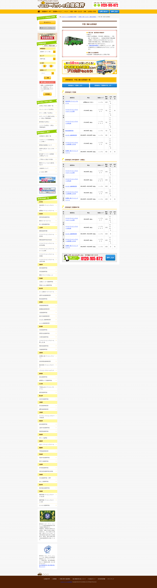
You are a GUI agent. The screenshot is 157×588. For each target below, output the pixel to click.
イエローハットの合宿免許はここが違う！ (46, 140)
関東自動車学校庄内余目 (45, 239)
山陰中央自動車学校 (44, 427)
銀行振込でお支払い (44, 121)
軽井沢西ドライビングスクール (46, 365)
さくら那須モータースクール (46, 291)
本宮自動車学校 (43, 271)
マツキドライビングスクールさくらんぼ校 (71, 110)
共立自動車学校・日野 (45, 478)
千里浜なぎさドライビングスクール (46, 388)
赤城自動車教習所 (43, 305)
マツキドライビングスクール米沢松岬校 (46, 244)
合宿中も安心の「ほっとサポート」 (46, 149)
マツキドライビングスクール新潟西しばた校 (71, 143)
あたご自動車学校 (43, 481)
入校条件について (43, 168)
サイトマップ (111, 578)
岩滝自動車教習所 (43, 405)
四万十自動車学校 (43, 461)
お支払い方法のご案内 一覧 (46, 105)
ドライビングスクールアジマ (46, 370)
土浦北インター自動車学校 (46, 281)
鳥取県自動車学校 (43, 431)
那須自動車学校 (69, 130)
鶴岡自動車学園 (43, 231)
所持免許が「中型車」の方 (75, 85)
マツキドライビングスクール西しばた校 (46, 341)
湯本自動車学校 (43, 268)
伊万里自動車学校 (43, 467)
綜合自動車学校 (43, 377)
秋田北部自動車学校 (44, 217)
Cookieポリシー (92, 578)
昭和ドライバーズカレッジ (46, 275)
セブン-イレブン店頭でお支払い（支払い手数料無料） (47, 117)
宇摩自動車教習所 (43, 451)
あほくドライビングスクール (46, 444)
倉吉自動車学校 (43, 424)
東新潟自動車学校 (43, 346)
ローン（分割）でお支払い (46, 113)
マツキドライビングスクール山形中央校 (46, 260)
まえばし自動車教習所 (71, 135)
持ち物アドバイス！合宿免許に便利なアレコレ (46, 154)
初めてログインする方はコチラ (48, 27)
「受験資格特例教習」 (94, 45)
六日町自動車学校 (43, 337)
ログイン (48, 22)
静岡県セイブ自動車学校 (45, 380)
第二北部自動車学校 (44, 224)
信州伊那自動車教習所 (45, 361)
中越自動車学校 (43, 349)
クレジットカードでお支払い (46, 109)
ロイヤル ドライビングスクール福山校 (47, 416)
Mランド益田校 (43, 438)
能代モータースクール (45, 220)
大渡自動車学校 (43, 312)
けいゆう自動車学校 (44, 505)
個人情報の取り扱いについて (79, 578)
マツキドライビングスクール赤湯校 (46, 255)
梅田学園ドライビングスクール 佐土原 (46, 495)
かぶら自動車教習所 (44, 323)
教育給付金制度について (45, 145)
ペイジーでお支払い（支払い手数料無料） (46, 126)
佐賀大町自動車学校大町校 (46, 471)
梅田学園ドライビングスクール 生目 (46, 500)
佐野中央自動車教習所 (45, 295)
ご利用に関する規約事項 (64, 578)
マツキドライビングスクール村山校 (71, 122)
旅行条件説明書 (101, 578)
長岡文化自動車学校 (44, 333)
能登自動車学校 (43, 392)
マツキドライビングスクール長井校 (46, 235)
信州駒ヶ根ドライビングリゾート (71, 151)
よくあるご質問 (43, 171)
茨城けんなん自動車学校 (45, 285)
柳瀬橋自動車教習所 (44, 309)
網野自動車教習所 (43, 409)
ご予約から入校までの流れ (46, 159)
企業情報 (55, 578)
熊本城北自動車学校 (44, 488)
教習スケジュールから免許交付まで (46, 163)
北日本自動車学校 (43, 399)
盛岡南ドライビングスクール (46, 210)
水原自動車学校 (43, 329)
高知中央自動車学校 (44, 457)
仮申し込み (110, 257)
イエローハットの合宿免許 (66, 582)
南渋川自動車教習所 (44, 316)
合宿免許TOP (47, 578)
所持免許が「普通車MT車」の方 (103, 85)
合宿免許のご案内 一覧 (45, 136)
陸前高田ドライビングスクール (71, 102)
